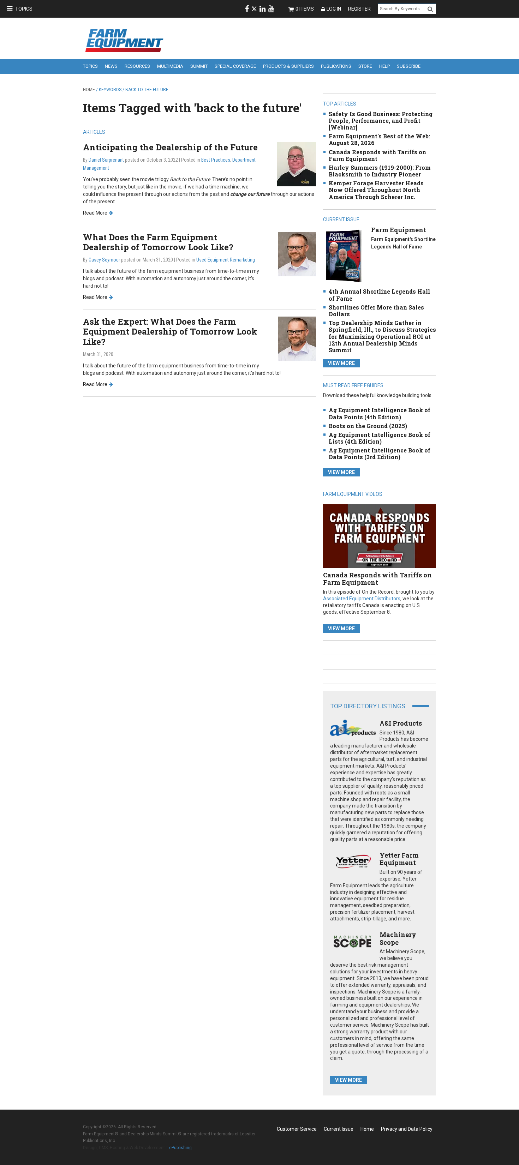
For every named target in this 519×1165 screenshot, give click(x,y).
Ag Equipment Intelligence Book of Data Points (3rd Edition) (379, 453)
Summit (199, 66)
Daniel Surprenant (106, 160)
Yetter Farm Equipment (399, 859)
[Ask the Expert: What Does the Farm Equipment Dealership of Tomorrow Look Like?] (297, 338)
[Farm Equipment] (343, 255)
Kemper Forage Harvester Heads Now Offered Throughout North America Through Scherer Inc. (376, 189)
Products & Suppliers (288, 66)
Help (384, 66)
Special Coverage (235, 66)
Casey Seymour (104, 260)
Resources (137, 66)
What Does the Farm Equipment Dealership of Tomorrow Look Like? (158, 242)
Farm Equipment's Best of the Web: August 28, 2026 (379, 139)
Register (359, 9)
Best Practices (215, 160)
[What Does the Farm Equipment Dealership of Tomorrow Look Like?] (297, 253)
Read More (95, 213)
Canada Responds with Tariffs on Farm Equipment (377, 155)
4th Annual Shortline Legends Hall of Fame (379, 295)
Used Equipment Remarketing (225, 260)
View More (341, 363)
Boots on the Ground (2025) (368, 426)
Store (365, 66)
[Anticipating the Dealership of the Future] (296, 164)
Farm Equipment (398, 230)
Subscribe (408, 66)
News (111, 66)
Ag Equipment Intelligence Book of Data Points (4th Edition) (379, 413)
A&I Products (401, 723)
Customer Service (297, 1129)
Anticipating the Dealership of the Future (170, 147)
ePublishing (180, 1147)
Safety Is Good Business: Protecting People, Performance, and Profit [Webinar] (380, 120)
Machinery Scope (398, 938)
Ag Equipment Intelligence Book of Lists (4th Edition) (379, 438)
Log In (334, 9)
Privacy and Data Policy (406, 1129)
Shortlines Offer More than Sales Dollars (376, 311)
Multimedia (170, 66)
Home (89, 89)
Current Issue (338, 1129)
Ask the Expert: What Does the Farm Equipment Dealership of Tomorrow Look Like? (170, 332)
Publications (336, 66)
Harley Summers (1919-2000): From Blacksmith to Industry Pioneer (380, 171)
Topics (23, 9)
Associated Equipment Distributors (361, 598)
